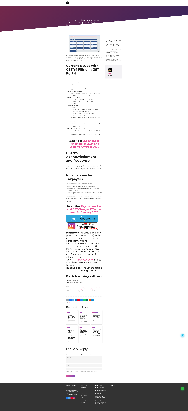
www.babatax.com (82, 259)
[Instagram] (74, 398)
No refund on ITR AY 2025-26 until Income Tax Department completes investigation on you (113, 51)
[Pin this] (78, 300)
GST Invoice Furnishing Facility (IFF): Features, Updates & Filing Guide (95, 288)
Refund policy (84, 400)
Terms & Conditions (85, 399)
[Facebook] (67, 398)
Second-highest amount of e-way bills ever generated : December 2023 (97, 331)
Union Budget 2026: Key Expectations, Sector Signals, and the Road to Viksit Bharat (113, 40)
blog (69, 302)
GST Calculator (84, 395)
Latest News (83, 389)
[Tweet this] (73, 300)
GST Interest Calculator (86, 393)
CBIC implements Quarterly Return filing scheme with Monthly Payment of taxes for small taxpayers (71, 334)
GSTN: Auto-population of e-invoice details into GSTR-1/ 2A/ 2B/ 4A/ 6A (72, 316)
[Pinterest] (71, 398)
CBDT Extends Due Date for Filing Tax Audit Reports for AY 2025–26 (112, 46)
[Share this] (70, 300)
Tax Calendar (83, 387)
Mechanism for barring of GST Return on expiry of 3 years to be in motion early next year (83, 288)
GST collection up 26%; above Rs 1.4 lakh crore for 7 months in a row (83, 316)
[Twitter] (69, 398)
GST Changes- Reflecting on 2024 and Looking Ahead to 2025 (84, 143)
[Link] (67, 2)
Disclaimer (83, 402)
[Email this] (67, 300)
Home (82, 397)
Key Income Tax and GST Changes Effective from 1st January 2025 (84, 209)
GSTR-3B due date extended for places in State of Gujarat (97, 315)
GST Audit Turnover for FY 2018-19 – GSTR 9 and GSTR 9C (84, 331)
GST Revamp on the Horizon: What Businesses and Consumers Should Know (113, 61)
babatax (110, 73)
